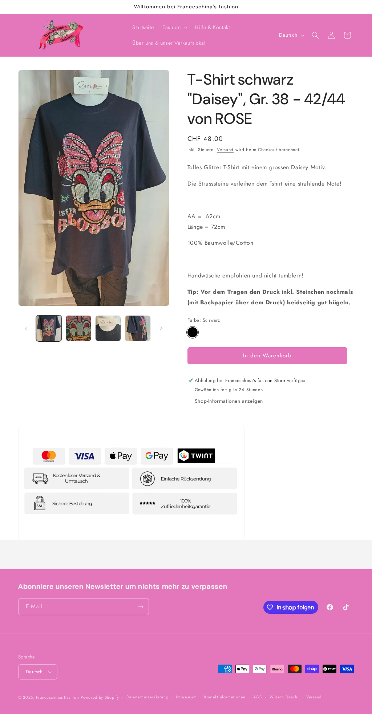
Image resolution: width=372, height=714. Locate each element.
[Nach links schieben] (26, 328)
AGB (257, 697)
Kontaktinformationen (225, 697)
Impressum (186, 697)
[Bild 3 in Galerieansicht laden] (108, 328)
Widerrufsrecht (284, 697)
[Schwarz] (192, 332)
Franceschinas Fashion (57, 697)
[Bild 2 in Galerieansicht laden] (78, 328)
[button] (174, 27)
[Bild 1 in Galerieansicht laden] (49, 328)
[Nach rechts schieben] (161, 328)
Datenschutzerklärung (147, 697)
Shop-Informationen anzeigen (229, 401)
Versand (225, 149)
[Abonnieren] (141, 606)
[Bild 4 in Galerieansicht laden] (137, 328)
